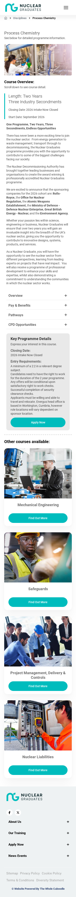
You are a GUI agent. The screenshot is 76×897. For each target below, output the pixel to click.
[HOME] (5, 18)
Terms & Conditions (20, 880)
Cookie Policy (51, 873)
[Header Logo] (23, 7)
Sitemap (12, 873)
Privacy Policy (30, 873)
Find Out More (38, 518)
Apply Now (38, 422)
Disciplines (20, 18)
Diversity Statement (50, 880)
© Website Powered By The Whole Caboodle (38, 888)
